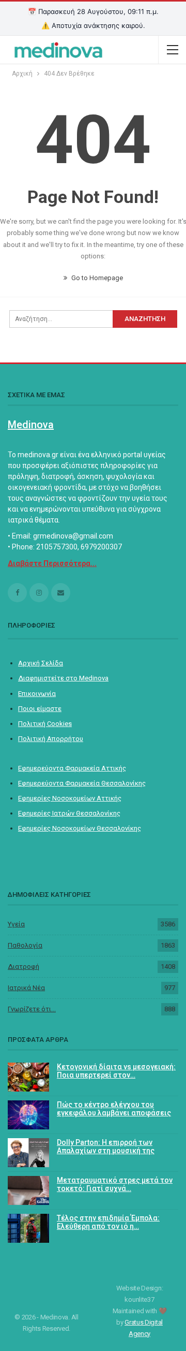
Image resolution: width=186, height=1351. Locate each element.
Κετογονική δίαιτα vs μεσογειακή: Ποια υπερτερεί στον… (116, 1071)
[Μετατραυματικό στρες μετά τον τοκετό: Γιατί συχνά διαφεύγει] (28, 1190)
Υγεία (16, 924)
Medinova (31, 424)
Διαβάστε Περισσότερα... (52, 563)
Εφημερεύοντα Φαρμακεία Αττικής (72, 768)
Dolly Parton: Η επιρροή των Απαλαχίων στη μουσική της (105, 1146)
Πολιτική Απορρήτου (50, 739)
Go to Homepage (96, 278)
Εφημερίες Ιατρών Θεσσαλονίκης (69, 813)
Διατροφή (23, 966)
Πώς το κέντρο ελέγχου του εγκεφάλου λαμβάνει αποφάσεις (114, 1108)
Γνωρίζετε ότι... (32, 1009)
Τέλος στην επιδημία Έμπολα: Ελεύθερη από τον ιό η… (108, 1222)
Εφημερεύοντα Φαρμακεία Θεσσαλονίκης (82, 783)
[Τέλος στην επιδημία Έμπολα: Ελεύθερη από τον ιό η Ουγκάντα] (28, 1228)
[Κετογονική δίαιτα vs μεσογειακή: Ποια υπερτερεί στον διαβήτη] (28, 1077)
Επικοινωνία (37, 694)
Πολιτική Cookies (45, 724)
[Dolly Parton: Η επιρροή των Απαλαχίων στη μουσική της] (28, 1152)
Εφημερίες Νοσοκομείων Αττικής (69, 798)
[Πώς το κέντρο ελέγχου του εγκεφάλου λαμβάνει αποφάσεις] (28, 1114)
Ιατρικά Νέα (26, 988)
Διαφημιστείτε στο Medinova (63, 678)
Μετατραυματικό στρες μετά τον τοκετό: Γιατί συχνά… (115, 1184)
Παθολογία (25, 945)
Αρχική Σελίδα (40, 663)
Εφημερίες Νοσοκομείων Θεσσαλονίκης (79, 828)
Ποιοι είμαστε (39, 709)
